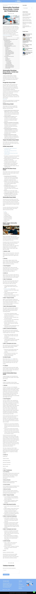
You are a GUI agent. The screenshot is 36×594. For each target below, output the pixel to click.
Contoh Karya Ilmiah (7, 42)
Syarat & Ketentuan (21, 586)
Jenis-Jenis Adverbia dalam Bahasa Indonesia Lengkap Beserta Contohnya (27, 14)
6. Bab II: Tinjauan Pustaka (9, 51)
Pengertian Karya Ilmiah (8, 41)
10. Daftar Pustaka (8, 54)
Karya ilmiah (5, 99)
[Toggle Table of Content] (17, 38)
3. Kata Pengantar (8, 48)
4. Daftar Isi (7, 49)
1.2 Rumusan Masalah (8, 62)
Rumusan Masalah (7, 288)
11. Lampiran (7, 55)
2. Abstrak (7, 47)
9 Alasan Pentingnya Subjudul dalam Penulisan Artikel (27, 17)
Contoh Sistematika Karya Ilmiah (9, 56)
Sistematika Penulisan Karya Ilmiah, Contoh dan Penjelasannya (11, 40)
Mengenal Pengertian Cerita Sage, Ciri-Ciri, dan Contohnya (27, 20)
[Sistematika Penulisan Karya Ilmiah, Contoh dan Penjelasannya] (13, 13)
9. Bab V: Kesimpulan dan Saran (10, 53)
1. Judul (7, 57)
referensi (11, 358)
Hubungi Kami (21, 584)
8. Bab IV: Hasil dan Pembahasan (10, 66)
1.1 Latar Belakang (8, 61)
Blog (6, 4)
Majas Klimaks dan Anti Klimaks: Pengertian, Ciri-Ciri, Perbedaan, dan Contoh (27, 23)
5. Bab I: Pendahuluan (8, 50)
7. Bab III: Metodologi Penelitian (10, 65)
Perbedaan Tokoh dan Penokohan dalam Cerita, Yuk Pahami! (27, 26)
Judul (5, 211)
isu (14, 160)
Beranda (4, 4)
